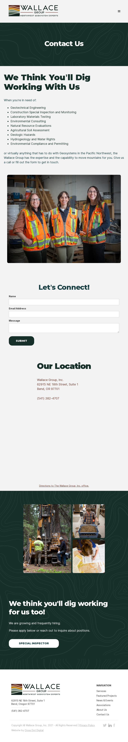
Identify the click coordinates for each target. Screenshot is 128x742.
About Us (101, 709)
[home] (31, 11)
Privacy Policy (87, 725)
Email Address (17, 308)
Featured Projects (106, 695)
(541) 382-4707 (48, 398)
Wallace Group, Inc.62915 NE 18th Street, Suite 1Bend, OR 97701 (57, 384)
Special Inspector (34, 643)
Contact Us (102, 714)
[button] (119, 11)
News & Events (104, 700)
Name (12, 296)
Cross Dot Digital (34, 730)
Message (14, 320)
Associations (103, 705)
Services (101, 691)
